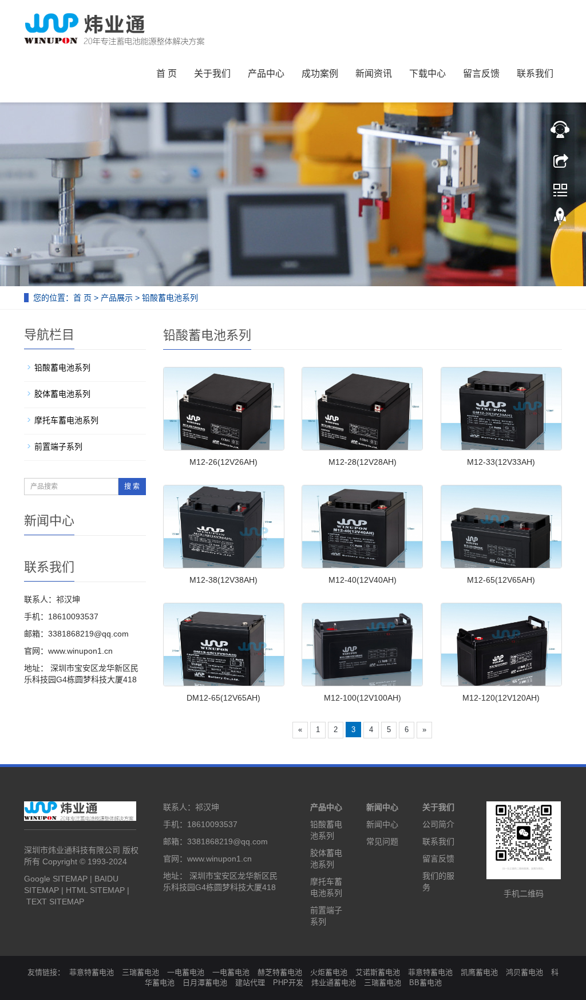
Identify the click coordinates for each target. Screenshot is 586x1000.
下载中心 (427, 73)
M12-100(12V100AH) (362, 697)
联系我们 (535, 73)
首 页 (166, 73)
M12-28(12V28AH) (362, 462)
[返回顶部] (560, 219)
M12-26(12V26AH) (223, 462)
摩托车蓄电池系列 (66, 420)
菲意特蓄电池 (91, 972)
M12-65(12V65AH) (501, 579)
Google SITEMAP (56, 878)
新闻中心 (382, 807)
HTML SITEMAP (95, 890)
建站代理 (250, 982)
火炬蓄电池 (328, 972)
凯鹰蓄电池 (479, 972)
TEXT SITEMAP (55, 901)
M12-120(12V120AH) (501, 697)
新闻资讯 (373, 73)
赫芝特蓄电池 (280, 972)
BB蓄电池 (425, 982)
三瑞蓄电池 (140, 972)
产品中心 (266, 73)
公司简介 (438, 824)
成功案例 (320, 73)
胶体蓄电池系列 (62, 393)
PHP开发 (288, 982)
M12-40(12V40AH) (362, 579)
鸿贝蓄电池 (524, 972)
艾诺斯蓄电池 (377, 972)
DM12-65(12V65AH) (223, 697)
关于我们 (212, 73)
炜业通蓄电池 (333, 982)
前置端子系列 (58, 446)
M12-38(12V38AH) (223, 579)
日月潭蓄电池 (205, 982)
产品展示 (117, 297)
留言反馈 (481, 73)
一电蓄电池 (185, 972)
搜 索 (132, 487)
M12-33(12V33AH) (501, 462)
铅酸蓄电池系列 (170, 297)
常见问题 (382, 841)
